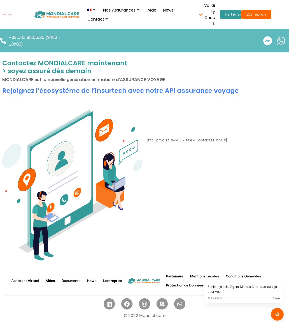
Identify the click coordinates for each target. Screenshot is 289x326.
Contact (95, 19)
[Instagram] (144, 304)
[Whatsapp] (179, 304)
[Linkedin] (109, 304)
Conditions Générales (243, 276)
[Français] (92, 9)
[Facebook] (127, 304)
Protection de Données (185, 285)
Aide (151, 10)
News (168, 10)
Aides (50, 281)
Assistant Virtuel (25, 281)
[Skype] (162, 304)
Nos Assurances (119, 10)
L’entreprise (112, 281)
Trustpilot (7, 14)
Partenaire (174, 276)
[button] (234, 14)
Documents (71, 281)
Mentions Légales (204, 276)
